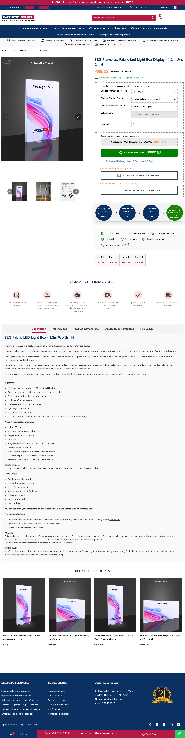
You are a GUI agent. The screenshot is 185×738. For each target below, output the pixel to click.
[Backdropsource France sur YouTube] (178, 725)
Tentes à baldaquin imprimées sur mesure (74, 35)
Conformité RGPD (56, 709)
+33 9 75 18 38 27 (139, 7)
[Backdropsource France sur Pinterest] (164, 725)
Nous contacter (55, 696)
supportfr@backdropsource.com (112, 7)
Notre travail (15, 7)
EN (44, 7)
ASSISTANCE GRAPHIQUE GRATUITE (162, 40)
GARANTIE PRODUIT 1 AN (85, 40)
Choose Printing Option (112, 98)
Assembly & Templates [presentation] (119, 329)
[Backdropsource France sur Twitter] (149, 725)
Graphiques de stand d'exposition (114, 35)
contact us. (114, 520)
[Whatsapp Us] (180, 734)
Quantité (105, 125)
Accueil (4, 50)
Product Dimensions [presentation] (86, 329)
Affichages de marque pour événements (107, 28)
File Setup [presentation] (146, 329)
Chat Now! (151, 734)
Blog (3, 7)
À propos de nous (56, 691)
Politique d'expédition (58, 705)
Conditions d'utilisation (59, 714)
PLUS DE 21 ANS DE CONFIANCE (121, 40)
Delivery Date (107, 113)
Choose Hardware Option (113, 106)
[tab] (39, 329)
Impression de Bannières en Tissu (67, 28)
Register (164, 7)
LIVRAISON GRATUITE (54, 40)
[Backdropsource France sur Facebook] (156, 725)
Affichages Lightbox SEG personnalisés (148, 28)
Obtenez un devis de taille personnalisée (117, 184)
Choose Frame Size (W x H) (114, 91)
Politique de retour (57, 700)
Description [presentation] (39, 329)
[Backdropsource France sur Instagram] (171, 725)
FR (30, 7)
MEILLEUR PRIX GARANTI (79, 45)
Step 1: (101, 82)
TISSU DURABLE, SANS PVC (23, 40)
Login (156, 7)
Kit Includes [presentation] (59, 329)
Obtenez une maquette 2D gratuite (115, 169)
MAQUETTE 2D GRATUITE (110, 45)
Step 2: (101, 132)
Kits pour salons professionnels (32, 28)
